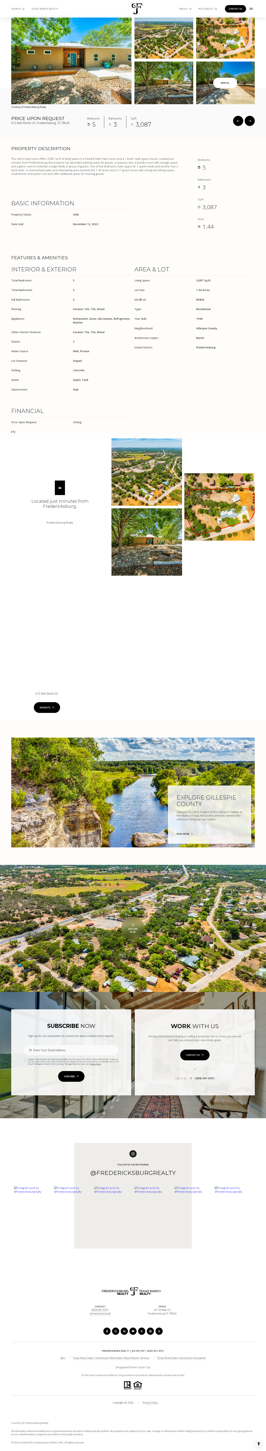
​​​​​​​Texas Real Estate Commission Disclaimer (181, 1358)
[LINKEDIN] (124, 1331)
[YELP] (159, 1331)
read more (183, 834)
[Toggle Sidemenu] (251, 8)
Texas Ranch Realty (44, 8)
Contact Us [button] (235, 8)
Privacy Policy (95, 1064)
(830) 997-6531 (204, 1078)
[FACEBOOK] (107, 1331)
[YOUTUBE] (133, 1331)
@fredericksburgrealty (133, 1172)
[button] (195, 1055)
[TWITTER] (141, 1331)
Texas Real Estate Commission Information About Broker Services (111, 1358)
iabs (62, 1358)
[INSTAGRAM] (115, 1331)
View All (225, 82)
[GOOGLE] (150, 1331)
